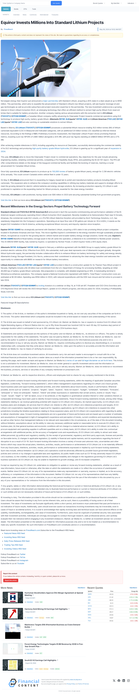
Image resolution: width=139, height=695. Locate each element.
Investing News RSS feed (14, 537)
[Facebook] (119, 683)
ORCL (89, 618)
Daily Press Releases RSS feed (17, 541)
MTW (44, 637)
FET (41, 653)
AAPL (89, 597)
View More (81, 588)
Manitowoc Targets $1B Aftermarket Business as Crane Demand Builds (52, 626)
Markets (6, 9)
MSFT (89, 612)
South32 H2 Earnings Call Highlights (41, 660)
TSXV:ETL (6, 116)
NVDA (89, 615)
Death (41, 668)
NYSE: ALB (64, 119)
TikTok (22, 557)
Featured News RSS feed (14, 533)
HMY (52, 617)
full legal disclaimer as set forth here (97, 360)
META (89, 609)
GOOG (90, 606)
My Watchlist (115, 3)
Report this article (11, 580)
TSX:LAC (112, 119)
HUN (41, 602)
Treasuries (54, 15)
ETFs (25, 9)
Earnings (42, 617)
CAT (41, 637)
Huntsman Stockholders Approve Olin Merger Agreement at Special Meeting (54, 594)
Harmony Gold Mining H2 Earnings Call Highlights (47, 609)
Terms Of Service (83, 684)
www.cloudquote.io (76, 679)
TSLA (89, 621)
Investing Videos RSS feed (15, 549)
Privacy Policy (71, 684)
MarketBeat (30, 602)
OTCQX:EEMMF (19, 116)
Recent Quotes (98, 3)
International (44, 15)
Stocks (16, 9)
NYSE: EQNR (14, 229)
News (24, 15)
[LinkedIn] (124, 683)
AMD (89, 600)
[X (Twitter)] (114, 683)
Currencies (33, 15)
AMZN (89, 594)
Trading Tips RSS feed (13, 545)
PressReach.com (33, 530)
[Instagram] (128, 683)
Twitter (23, 554)
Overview (16, 15)
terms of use (72, 360)
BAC (89, 603)
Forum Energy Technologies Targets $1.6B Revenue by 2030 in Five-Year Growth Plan (54, 645)
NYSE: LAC (17, 122)
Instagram (24, 560)
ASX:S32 (57, 668)
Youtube (20, 563)
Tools (34, 9)
